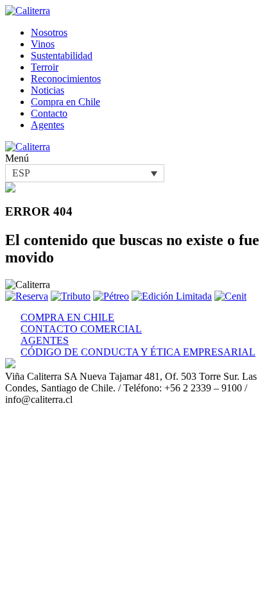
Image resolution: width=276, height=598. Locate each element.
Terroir (44, 67)
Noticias (47, 90)
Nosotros (49, 32)
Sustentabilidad (61, 55)
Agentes (47, 124)
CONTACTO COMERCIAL (81, 328)
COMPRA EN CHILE (67, 317)
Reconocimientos (66, 78)
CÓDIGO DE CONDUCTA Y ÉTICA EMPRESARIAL (138, 351)
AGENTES (45, 340)
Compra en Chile (65, 101)
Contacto (49, 113)
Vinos (43, 43)
